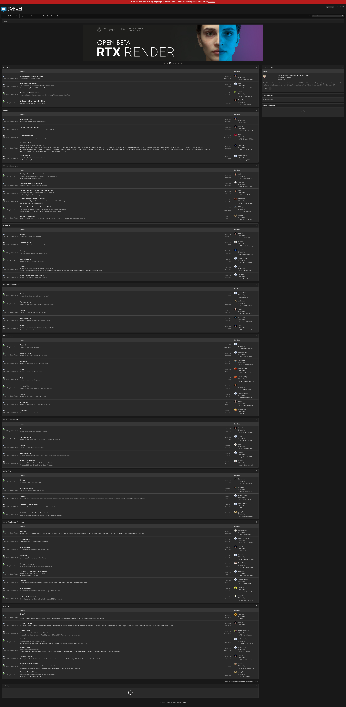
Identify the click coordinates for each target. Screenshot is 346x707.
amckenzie (241, 385)
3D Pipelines (8, 336)
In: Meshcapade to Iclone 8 (246, 254)
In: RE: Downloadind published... (247, 178)
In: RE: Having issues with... (246, 364)
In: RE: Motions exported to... (246, 414)
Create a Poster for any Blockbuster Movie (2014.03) (92, 149)
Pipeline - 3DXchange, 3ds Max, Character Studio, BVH (103, 651)
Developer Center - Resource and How (33, 174)
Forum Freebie (25, 155)
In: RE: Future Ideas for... (245, 262)
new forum (211, 2)
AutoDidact (241, 317)
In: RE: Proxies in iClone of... (246, 381)
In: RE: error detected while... (246, 483)
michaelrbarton (242, 155)
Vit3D (239, 174)
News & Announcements (28, 83)
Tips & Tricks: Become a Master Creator (31, 676)
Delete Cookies (253, 681)
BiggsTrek (241, 145)
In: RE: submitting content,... (246, 219)
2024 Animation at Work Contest (29, 147)
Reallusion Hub (25, 547)
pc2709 (240, 555)
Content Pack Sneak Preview (29, 93)
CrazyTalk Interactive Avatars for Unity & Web (130, 533)
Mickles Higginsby (285, 77)
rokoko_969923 (242, 503)
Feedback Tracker (56, 16)
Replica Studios (97, 270)
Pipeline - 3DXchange (97, 618)
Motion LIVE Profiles (26, 270)
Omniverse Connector (77, 270)
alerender (241, 250)
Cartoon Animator (26, 623)
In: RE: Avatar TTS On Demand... (248, 600)
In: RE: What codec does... (246, 575)
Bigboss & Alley (24, 211)
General (22, 234)
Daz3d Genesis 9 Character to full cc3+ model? (294, 75)
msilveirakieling (242, 639)
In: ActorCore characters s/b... (247, 516)
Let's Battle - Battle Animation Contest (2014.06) (34, 149)
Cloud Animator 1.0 (25, 541)
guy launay (241, 274)
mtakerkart (241, 198)
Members (38, 16)
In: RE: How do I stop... (245, 635)
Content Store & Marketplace (29, 127)
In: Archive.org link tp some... (246, 160)
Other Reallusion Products (13, 522)
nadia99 (240, 452)
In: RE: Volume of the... (245, 627)
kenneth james (242, 258)
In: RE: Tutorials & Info (244, 499)
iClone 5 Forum (25, 639)
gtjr (239, 266)
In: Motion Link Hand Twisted (246, 465)
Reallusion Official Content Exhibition (32, 101)
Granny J (38, 195)
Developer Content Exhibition (76, 625)
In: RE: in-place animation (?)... (247, 508)
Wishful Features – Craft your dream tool (68, 635)
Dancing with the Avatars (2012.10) (136, 149)
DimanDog (241, 587)
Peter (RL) (241, 75)
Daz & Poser (24, 402)
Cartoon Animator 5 (10, 420)
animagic (240, 664)
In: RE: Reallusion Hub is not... (247, 551)
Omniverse (23, 361)
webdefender (242, 409)
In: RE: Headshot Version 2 (246, 559)
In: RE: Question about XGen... (247, 389)
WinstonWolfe (242, 293)
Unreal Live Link (25, 353)
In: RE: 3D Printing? (244, 676)
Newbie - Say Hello (26, 119)
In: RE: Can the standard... (246, 131)
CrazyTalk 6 (113, 533)
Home (4, 16)
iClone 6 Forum (25, 630)
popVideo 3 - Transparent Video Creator (33, 571)
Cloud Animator (25, 539)
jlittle (239, 83)
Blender (22, 369)
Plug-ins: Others (30, 618)
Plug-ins (22, 266)
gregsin (240, 134)
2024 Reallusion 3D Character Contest (50, 147)
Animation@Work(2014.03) (117, 149)
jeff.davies (241, 487)
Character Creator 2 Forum (29, 664)
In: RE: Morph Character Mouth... (248, 440)
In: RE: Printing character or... (246, 448)
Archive (6, 606)
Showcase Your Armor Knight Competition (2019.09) (168, 147)
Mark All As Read (244, 681)
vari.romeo (241, 571)
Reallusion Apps (25, 588)
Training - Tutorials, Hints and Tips (56, 618)
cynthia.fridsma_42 (243, 630)
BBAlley (240, 207)
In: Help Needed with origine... (247, 397)
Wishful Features (25, 259)
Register (342, 7)
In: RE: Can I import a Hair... (246, 305)
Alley (33, 195)
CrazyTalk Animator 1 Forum (165, 625)
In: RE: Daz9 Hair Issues (245, 405)
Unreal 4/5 (23, 345)
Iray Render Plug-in (50, 270)
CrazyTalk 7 (105, 533)
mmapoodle (241, 360)
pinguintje (241, 596)
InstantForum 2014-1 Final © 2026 (176, 702)
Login (336, 7)
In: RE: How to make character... (247, 651)
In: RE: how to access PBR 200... (248, 668)
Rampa (240, 92)
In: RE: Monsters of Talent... (246, 139)
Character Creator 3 (26, 656)
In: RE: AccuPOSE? (244, 238)
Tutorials (23, 496)
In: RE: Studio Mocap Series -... (247, 104)
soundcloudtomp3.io (244, 538)
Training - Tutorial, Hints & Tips (67, 533)
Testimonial (33, 88)
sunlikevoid (241, 301)
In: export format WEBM (245, 457)
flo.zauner (241, 436)
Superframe (241, 479)
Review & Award (24, 88)
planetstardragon (243, 579)
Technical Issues (25, 242)
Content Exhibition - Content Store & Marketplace (36, 190)
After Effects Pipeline (36, 465)
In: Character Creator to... (245, 348)
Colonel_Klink (39, 203)
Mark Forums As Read (232, 681)
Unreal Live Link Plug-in (64, 270)
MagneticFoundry (243, 393)
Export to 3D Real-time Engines (34, 659)
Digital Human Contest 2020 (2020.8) (141, 147)
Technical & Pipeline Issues (29, 504)
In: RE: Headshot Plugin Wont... (247, 660)
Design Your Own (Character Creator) (31, 178)
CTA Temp (23, 625)
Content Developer (10, 166)
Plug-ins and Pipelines (27, 460)
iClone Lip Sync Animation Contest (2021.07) (95, 147)
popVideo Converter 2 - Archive (29, 575)
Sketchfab (23, 410)
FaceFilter (23, 580)
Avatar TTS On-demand (28, 597)
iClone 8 (6, 225)
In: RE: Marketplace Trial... (246, 567)
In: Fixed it (241, 618)
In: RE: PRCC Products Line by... (248, 195)
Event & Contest (25, 143)
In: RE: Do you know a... (245, 96)
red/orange (241, 614)
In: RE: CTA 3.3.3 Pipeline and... (247, 542)
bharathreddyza (242, 352)
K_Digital (240, 241)
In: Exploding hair (243, 297)
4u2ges (240, 309)
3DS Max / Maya (25, 386)
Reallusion (7, 67)
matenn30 (241, 182)
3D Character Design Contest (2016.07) (196, 147)
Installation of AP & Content (33, 643)
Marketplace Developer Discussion (31, 183)
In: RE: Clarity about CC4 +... (246, 356)
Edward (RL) (242, 563)
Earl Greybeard (242, 530)
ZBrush (22, 394)
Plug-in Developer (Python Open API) (32, 275)
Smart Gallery (24, 556)
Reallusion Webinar (43, 88)
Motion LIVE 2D (24, 465)
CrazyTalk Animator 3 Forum (130, 625)
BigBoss (28, 195)
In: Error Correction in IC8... (246, 279)
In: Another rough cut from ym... (247, 491)
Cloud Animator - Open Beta (40, 541)
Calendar (30, 16)
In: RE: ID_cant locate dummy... (247, 432)
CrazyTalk (23, 531)
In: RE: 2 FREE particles (245, 203)
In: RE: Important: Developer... (247, 186)
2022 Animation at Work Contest (72, 147)
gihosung (240, 344)
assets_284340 (242, 495)
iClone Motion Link (48, 465)
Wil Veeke (22, 195)
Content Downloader (27, 564)
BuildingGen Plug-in (38, 270)
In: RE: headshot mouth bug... (247, 330)
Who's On (46, 16)
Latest (16, 16)
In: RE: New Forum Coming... (247, 149)
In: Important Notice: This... (246, 88)
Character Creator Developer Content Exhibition (36, 207)
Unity (21, 378)
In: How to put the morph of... (246, 643)
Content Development (27, 216)
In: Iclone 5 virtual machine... (246, 592)
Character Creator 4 (11, 285)
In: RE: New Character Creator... (247, 211)
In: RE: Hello (242, 122)
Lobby (5, 110)
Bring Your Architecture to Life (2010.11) (158, 149)
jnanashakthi (242, 647)
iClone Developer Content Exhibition (32, 198)
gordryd (240, 215)
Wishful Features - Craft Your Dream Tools (34, 513)
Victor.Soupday (242, 368)
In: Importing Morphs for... (245, 313)
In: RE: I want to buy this (245, 583)
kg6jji (239, 444)
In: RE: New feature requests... (247, 321)
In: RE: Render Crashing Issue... (247, 246)
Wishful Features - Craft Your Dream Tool (78, 618)
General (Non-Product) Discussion (31, 76)
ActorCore (7, 471)
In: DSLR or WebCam (244, 270)
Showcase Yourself (26, 136)
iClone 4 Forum (25, 647)
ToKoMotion (48, 211)
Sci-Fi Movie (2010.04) (59, 151)
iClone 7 (22, 614)
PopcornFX (88, 270)
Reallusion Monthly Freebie (28, 160)
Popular (23, 16)
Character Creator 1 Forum (29, 672)
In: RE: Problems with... (245, 373)
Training (22, 251)
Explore (10, 16)
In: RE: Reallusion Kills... (245, 534)
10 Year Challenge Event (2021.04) (119, 147)
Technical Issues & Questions (34, 582)
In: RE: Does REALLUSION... (247, 79)
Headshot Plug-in (25, 330)
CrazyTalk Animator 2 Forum (147, 625)
